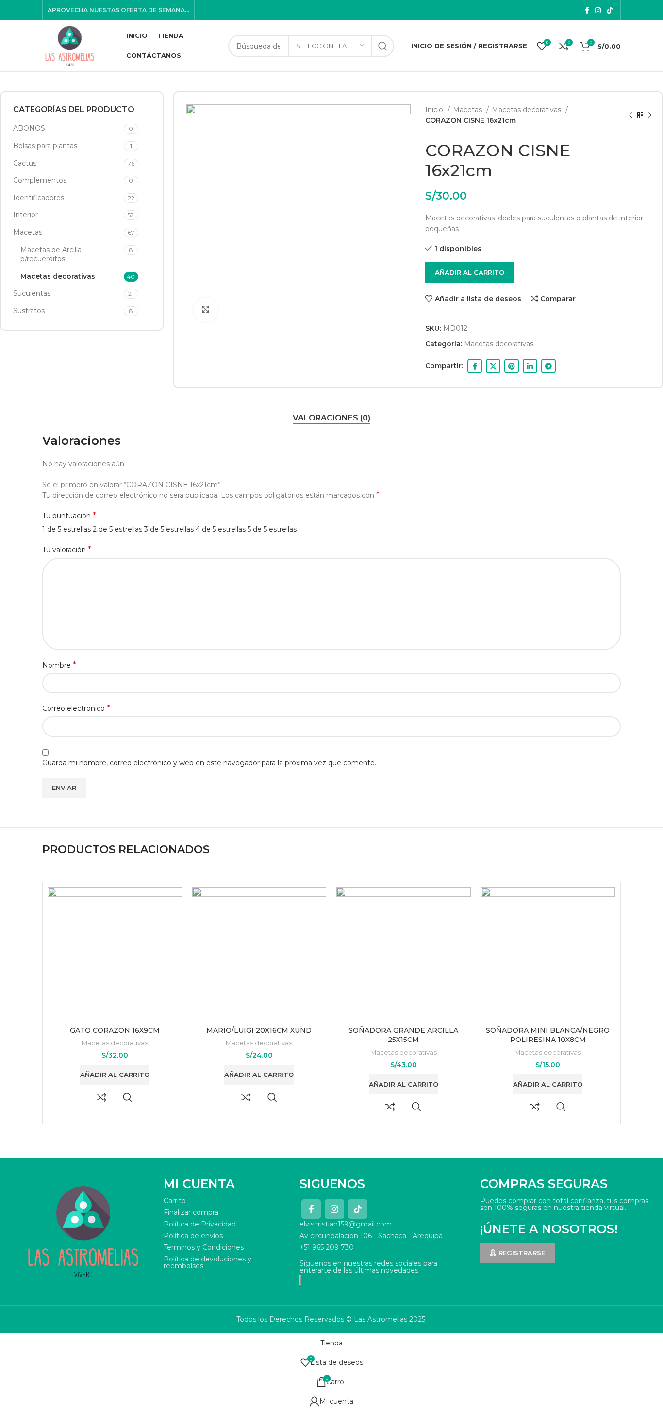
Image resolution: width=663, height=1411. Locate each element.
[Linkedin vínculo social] (530, 366)
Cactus (24, 163)
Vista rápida (128, 1097)
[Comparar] (101, 1097)
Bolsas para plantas (45, 145)
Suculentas (31, 293)
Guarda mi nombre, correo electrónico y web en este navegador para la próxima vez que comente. (209, 762)
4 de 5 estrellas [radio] (221, 529)
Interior (25, 214)
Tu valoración (66, 549)
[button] (114, 1075)
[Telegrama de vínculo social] (548, 366)
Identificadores (38, 197)
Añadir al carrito (469, 272)
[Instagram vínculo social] (598, 10)
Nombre (59, 665)
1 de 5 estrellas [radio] (66, 529)
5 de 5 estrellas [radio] (272, 529)
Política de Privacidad (200, 1224)
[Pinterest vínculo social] (511, 366)
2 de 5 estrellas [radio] (117, 529)
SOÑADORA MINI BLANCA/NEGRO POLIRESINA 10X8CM (548, 1035)
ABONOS (29, 128)
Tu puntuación (69, 515)
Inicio (435, 109)
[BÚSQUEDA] (383, 46)
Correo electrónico (76, 708)
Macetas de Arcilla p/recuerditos (51, 254)
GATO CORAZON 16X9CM (115, 1030)
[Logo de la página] (69, 45)
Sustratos (29, 310)
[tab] (331, 418)
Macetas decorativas (57, 276)
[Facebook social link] (587, 10)
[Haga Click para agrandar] (206, 310)
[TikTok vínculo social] (609, 10)
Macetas (27, 232)
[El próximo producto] (650, 115)
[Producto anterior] (630, 115)
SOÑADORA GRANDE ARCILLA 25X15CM (403, 1035)
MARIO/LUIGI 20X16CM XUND (259, 1030)
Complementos (39, 180)
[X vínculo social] (493, 366)
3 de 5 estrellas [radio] (169, 529)
